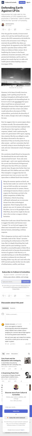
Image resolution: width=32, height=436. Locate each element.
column (3, 95)
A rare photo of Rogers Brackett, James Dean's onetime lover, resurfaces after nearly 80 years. (10, 376)
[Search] (29, 353)
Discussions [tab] (14, 353)
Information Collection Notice (19, 287)
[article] (16, 363)
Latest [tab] (8, 353)
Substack (7, 432)
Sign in (28, 2)
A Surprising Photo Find (9, 373)
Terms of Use (24, 285)
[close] (27, 385)
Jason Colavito (9, 23)
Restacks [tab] (12, 308)
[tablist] (8, 308)
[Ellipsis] (29, 324)
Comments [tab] (5, 308)
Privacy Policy (21, 425)
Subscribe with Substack (17, 418)
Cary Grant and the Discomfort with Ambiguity (11, 359)
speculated (18, 102)
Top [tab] (3, 353)
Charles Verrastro (10, 324)
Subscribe (22, 2)
